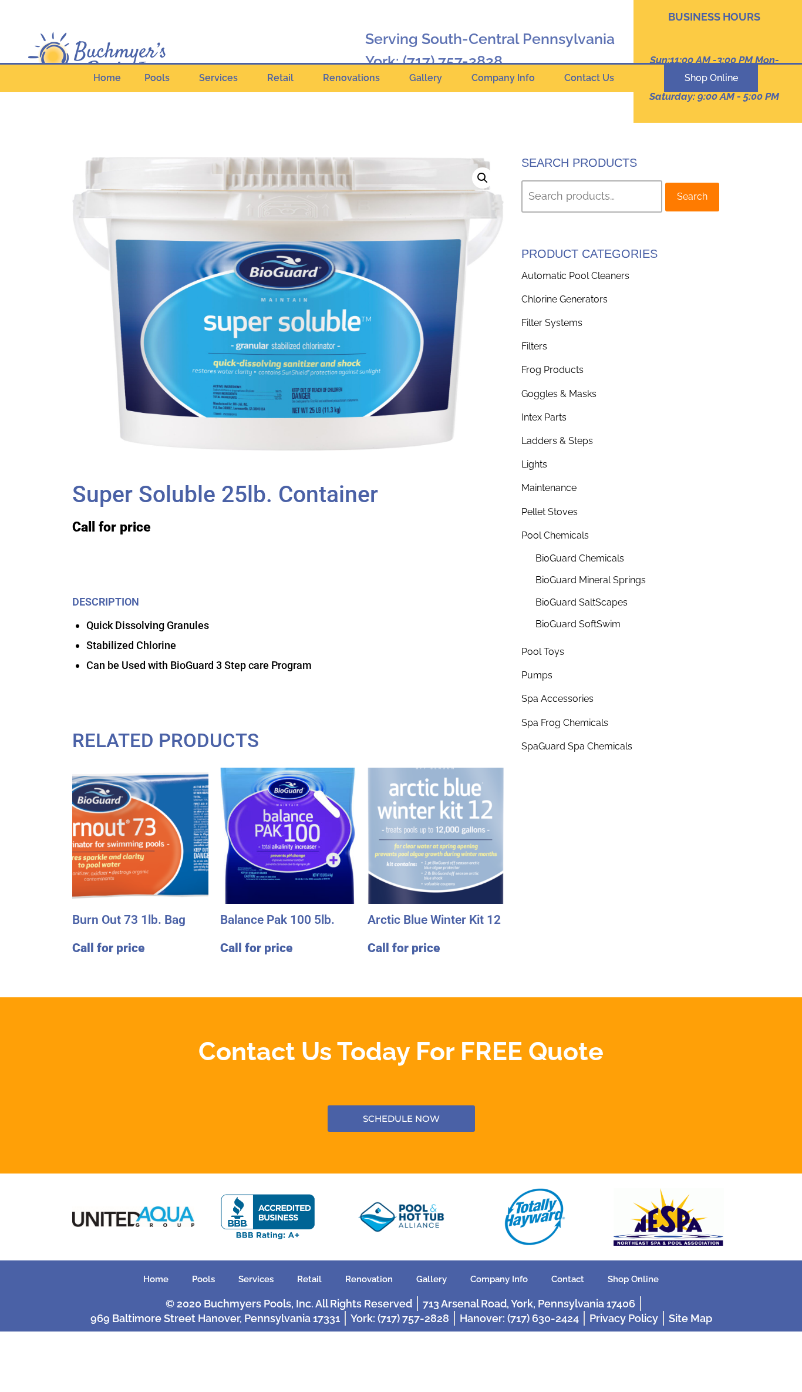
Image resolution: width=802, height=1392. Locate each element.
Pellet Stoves (549, 511)
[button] (482, 178)
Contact (567, 1279)
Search (692, 196)
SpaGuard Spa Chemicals (576, 746)
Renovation (369, 1279)
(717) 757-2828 (453, 61)
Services (218, 77)
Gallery (425, 77)
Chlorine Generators (564, 299)
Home (107, 77)
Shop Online (633, 1279)
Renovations (351, 77)
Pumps (536, 675)
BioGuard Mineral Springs (590, 580)
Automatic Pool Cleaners (575, 275)
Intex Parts (544, 417)
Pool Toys (542, 651)
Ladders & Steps (557, 440)
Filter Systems (551, 322)
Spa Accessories (557, 698)
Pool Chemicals (555, 535)
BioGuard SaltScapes (581, 602)
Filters (534, 346)
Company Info (503, 77)
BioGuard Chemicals (579, 558)
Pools (157, 77)
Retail (280, 77)
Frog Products (552, 369)
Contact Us (589, 77)
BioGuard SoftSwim (578, 624)
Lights (534, 464)
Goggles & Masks (559, 393)
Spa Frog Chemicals (564, 722)
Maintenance (549, 487)
